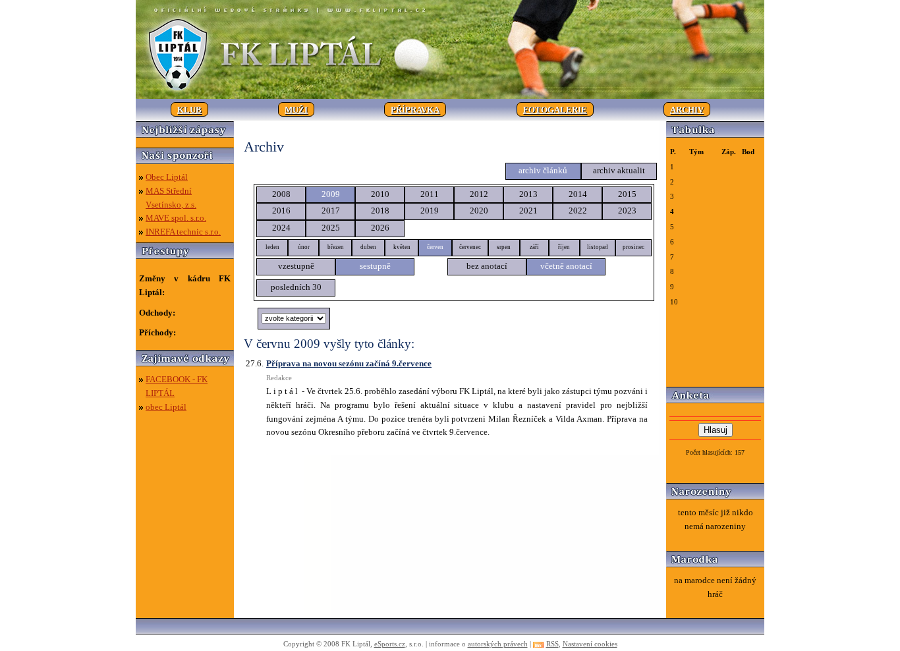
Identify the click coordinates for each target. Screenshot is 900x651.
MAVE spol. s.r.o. (176, 218)
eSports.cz (389, 644)
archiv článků (543, 170)
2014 (578, 194)
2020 (479, 210)
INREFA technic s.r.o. (183, 232)
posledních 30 (296, 287)
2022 (578, 210)
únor (304, 247)
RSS (552, 644)
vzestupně (296, 266)
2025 (331, 228)
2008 (281, 194)
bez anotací (486, 266)
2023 (627, 210)
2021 (528, 210)
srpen (504, 247)
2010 (380, 194)
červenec (470, 247)
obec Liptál (166, 407)
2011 (429, 194)
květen (401, 247)
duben (368, 247)
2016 (281, 210)
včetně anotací (566, 266)
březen (335, 247)
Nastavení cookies (590, 644)
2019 (429, 210)
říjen (564, 247)
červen (435, 247)
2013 (528, 194)
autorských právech (498, 644)
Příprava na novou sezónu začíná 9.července (349, 363)
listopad (597, 247)
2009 (331, 194)
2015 (627, 194)
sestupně (375, 266)
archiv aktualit (619, 170)
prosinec (633, 247)
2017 (331, 210)
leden (272, 247)
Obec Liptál (167, 177)
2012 (479, 194)
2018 (380, 210)
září (534, 247)
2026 (380, 228)
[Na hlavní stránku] (450, 96)
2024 (281, 228)
